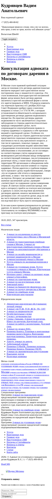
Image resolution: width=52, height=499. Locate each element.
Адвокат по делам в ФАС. (19, 329)
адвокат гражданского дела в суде (32, 380)
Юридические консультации (20, 294)
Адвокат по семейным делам (20, 292)
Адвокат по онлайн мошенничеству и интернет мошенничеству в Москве (24, 255)
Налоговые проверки (17, 356)
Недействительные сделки (19, 314)
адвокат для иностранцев (11, 390)
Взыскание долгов (15, 354)
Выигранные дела (15, 49)
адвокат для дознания (20, 387)
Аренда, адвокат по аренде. (20, 341)
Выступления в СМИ (17, 54)
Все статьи (6, 225)
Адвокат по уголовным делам (26, 422)
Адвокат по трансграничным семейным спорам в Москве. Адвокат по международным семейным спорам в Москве (28, 244)
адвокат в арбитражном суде (26, 369)
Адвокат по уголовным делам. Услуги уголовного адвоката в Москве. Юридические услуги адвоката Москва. (28, 269)
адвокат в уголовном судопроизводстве (16, 377)
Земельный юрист (15, 284)
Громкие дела (13, 51)
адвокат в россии (37, 372)
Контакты (11, 61)
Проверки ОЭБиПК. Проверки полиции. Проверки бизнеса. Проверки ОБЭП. (26, 347)
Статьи (10, 450)
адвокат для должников (39, 387)
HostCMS (5, 464)
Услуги (10, 46)
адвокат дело (7, 382)
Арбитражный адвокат (17, 344)
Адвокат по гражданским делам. (22, 279)
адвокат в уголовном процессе (37, 375)
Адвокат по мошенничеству (20, 311)
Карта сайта (12, 452)
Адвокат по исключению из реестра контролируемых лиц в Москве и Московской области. (28, 237)
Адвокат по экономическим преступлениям (27, 351)
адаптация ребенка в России (21, 364)
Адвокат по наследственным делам (23, 282)
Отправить (6, 496)
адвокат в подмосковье (19, 372)
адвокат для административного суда (28, 382)
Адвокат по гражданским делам (27, 395)
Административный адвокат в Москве (25, 259)
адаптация (5, 364)
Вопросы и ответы (15, 59)
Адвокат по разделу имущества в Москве (26, 289)
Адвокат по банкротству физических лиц (26, 287)
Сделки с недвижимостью (19, 316)
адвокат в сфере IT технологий (13, 375)
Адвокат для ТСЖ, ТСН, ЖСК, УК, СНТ (26, 309)
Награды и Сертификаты (18, 56)
